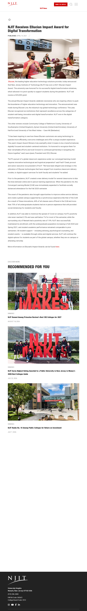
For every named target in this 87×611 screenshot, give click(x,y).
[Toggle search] (71, 4)
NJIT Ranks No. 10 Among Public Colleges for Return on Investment (35, 428)
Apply (60, 4)
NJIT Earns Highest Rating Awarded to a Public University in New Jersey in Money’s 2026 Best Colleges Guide (41, 372)
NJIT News (43, 8)
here (57, 247)
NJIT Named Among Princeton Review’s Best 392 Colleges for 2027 (34, 317)
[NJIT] (14, 4)
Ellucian (11, 81)
